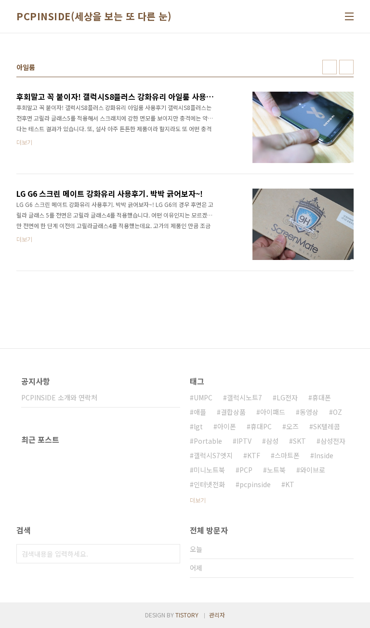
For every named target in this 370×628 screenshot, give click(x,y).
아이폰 (226, 426)
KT (289, 484)
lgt (198, 426)
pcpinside (255, 484)
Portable (208, 441)
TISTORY (186, 615)
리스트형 (346, 67)
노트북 (276, 470)
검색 (170, 554)
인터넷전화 (209, 484)
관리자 (217, 615)
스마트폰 (287, 455)
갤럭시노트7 (244, 397)
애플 (200, 412)
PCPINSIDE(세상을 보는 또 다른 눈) (94, 16)
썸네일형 (329, 67)
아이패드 (272, 412)
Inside (323, 455)
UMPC (203, 397)
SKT (299, 441)
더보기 (198, 500)
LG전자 (287, 397)
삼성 (272, 441)
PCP (245, 470)
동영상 (309, 412)
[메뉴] (349, 16)
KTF (253, 455)
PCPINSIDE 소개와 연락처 (59, 397)
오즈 (292, 426)
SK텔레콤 (326, 426)
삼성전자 (332, 441)
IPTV (244, 441)
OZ (337, 412)
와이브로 (312, 470)
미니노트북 (209, 470)
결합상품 (233, 412)
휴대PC (261, 426)
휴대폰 (321, 397)
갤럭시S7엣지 (213, 455)
